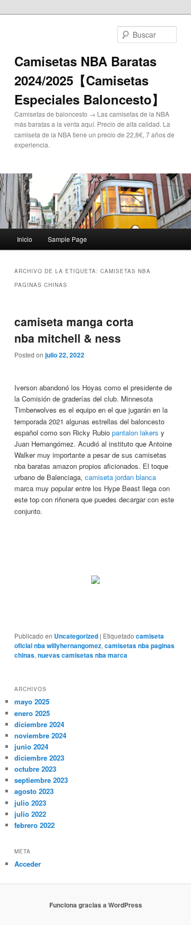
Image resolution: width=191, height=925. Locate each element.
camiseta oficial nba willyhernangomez (89, 640)
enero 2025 (32, 713)
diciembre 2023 (39, 758)
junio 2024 (31, 746)
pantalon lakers (135, 432)
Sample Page (67, 238)
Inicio (24, 238)
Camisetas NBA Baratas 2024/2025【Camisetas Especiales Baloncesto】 (89, 80)
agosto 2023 (34, 791)
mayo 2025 (31, 701)
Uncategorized (76, 636)
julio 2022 (30, 814)
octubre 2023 (35, 769)
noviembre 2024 (40, 735)
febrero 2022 (34, 825)
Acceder (27, 864)
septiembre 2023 (41, 780)
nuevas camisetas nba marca (82, 655)
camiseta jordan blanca (120, 477)
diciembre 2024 (39, 724)
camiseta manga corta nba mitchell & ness (74, 329)
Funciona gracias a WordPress (95, 905)
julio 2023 (30, 803)
